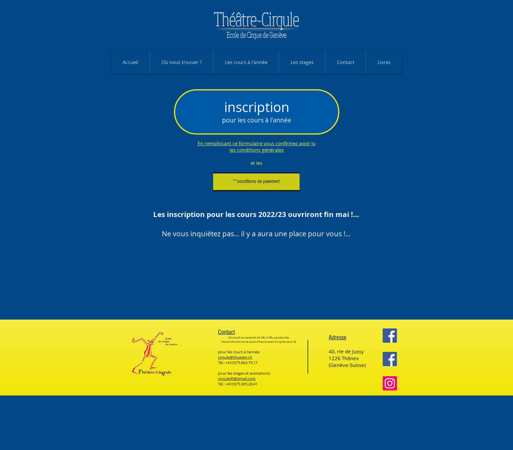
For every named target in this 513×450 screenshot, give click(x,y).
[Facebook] (390, 335)
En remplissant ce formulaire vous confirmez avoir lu (257, 143)
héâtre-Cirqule (256, 19)
